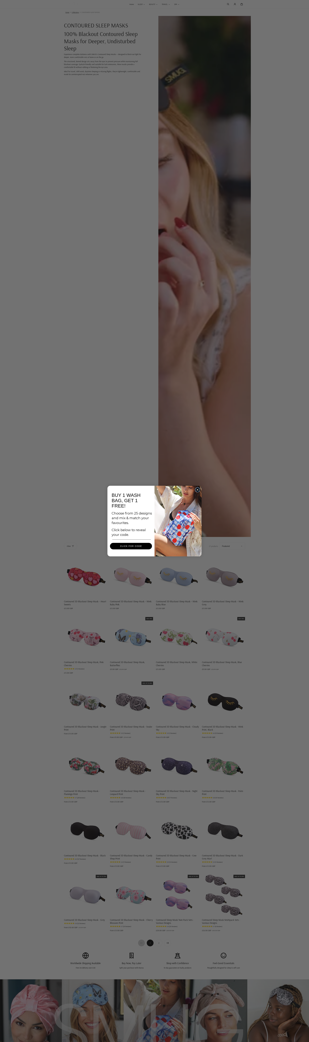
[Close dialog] (197, 490)
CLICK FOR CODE (131, 546)
